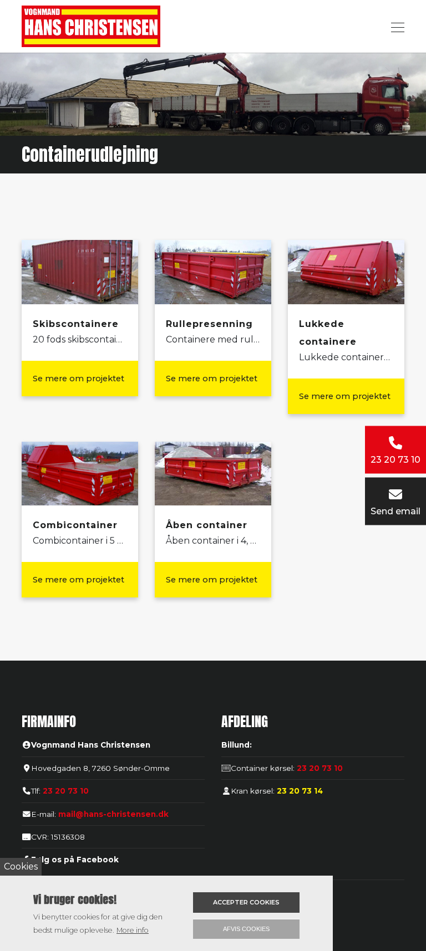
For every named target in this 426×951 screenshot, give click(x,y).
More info (132, 930)
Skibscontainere (76, 324)
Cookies (21, 866)
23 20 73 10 (66, 790)
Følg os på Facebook (75, 859)
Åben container (206, 525)
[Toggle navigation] (394, 26)
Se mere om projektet (78, 379)
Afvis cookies (246, 929)
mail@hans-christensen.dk (113, 814)
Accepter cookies (246, 902)
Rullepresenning (209, 324)
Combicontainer (75, 525)
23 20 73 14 (299, 790)
